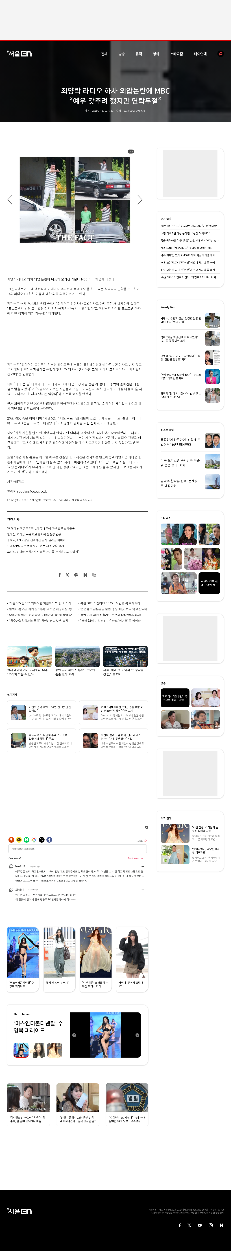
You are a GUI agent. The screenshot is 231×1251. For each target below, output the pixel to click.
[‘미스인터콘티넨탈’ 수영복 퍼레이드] (105, 1035)
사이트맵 (212, 1209)
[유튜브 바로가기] (199, 1225)
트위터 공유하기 (67, 575)
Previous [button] (74, 1035)
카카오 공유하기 (76, 575)
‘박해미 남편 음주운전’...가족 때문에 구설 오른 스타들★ (41, 528)
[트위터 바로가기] (189, 1225)
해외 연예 (166, 818)
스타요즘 (176, 53)
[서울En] (19, 54)
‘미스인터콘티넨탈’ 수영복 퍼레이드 (38, 1026)
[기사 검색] (218, 54)
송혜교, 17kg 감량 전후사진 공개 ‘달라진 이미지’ (36, 540)
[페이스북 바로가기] (180, 1225)
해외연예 (200, 53)
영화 (156, 53)
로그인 (221, 1209)
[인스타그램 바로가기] (210, 1225)
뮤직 (139, 53)
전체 (104, 53)
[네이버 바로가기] (221, 1225)
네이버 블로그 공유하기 (85, 575)
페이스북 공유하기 (60, 575)
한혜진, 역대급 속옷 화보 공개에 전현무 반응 (34, 534)
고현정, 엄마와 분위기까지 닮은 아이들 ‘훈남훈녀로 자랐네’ (43, 551)
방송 (121, 53)
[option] (75, 200)
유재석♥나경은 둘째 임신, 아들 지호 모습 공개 (35, 546)
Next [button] (137, 1035)
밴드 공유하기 (94, 575)
